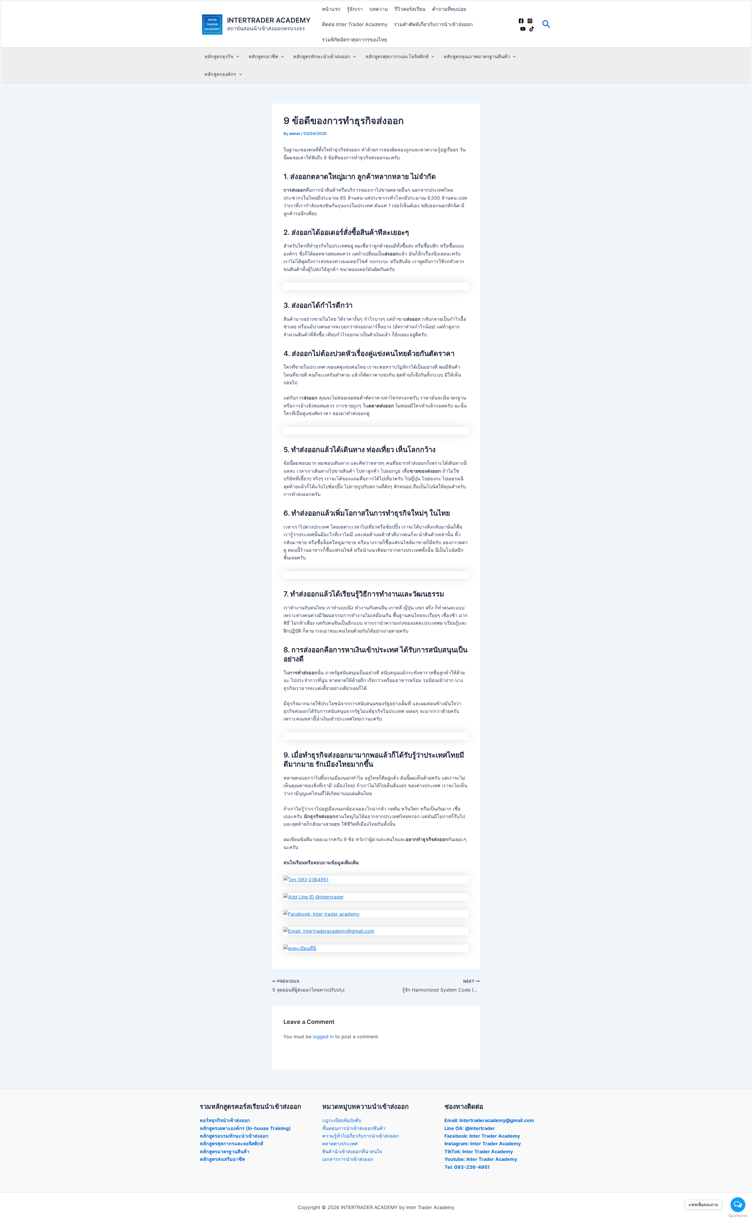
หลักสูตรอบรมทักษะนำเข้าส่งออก (234, 1136)
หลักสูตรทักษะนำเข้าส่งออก (321, 56)
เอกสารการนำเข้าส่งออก (347, 1159)
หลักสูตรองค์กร (220, 74)
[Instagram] (530, 21)
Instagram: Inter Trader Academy (482, 1143)
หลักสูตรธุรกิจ (218, 56)
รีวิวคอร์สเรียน (410, 9)
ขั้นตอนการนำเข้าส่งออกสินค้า (353, 1128)
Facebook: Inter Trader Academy (482, 1136)
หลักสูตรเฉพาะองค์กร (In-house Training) (245, 1128)
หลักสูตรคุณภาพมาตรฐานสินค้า (477, 56)
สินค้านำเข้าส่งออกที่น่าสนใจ (352, 1151)
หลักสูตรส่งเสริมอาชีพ (222, 1159)
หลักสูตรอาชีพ (263, 56)
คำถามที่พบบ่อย (449, 9)
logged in (323, 1036)
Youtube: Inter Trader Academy (480, 1159)
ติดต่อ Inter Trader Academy (354, 24)
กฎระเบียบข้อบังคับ (341, 1120)
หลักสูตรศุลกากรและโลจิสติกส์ (397, 56)
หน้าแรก (331, 9)
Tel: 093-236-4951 (467, 1167)
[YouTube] (523, 28)
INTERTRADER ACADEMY (268, 20)
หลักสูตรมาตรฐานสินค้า (224, 1151)
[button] (546, 25)
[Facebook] (521, 21)
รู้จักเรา (355, 9)
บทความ (378, 9)
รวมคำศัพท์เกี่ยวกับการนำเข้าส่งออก (433, 24)
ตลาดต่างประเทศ (339, 1143)
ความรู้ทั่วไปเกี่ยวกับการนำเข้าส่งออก (360, 1136)
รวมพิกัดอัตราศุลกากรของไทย (354, 40)
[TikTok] (531, 28)
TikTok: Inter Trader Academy (478, 1151)
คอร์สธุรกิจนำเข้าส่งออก (225, 1120)
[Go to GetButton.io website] (737, 1216)
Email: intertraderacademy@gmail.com (489, 1120)
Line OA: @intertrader (469, 1128)
